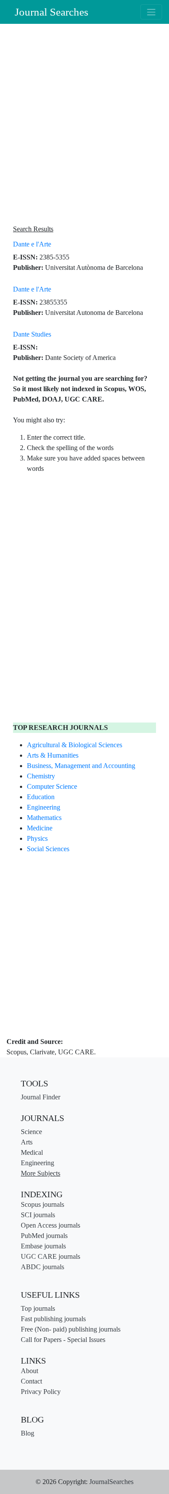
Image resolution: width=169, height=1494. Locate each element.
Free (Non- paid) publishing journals (70, 1329)
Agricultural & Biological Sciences (74, 745)
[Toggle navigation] (151, 11)
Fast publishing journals (53, 1318)
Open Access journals (50, 1225)
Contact (31, 1381)
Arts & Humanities (52, 755)
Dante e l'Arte (32, 244)
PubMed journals (44, 1235)
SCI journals (38, 1215)
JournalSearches (111, 1481)
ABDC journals (42, 1266)
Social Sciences (48, 848)
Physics (37, 838)
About (29, 1370)
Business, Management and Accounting (81, 765)
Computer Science (52, 786)
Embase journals (43, 1246)
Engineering (43, 807)
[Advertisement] (84, 125)
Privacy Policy (41, 1391)
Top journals (38, 1308)
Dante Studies (32, 334)
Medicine (39, 828)
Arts (26, 1142)
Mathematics (44, 817)
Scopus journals (42, 1204)
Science (31, 1131)
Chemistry (41, 776)
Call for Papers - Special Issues (63, 1339)
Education (41, 796)
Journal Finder (40, 1097)
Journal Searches (51, 12)
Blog (27, 1433)
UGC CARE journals (50, 1256)
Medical (32, 1152)
